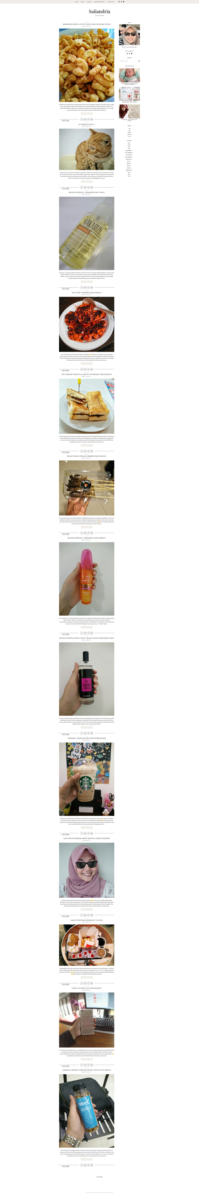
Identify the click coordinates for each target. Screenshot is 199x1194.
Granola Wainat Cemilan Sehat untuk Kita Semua (87, 1070)
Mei (128, 165)
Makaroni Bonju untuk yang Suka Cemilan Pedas (87, 24)
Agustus (128, 159)
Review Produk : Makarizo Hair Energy (87, 538)
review (86, 190)
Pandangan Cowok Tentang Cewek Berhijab (129, 120)
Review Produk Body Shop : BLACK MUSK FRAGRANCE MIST (86, 638)
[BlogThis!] (64, 120)
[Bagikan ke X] (65, 120)
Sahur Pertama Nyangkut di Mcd (87, 920)
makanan (87, 22)
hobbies (129, 132)
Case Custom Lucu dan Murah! (86, 988)
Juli (128, 161)
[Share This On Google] (91, 119)
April (128, 168)
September (128, 157)
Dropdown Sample (99, 1)
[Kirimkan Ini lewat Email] (62, 120)
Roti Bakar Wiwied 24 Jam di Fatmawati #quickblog (87, 374)
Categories (111, 1)
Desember (128, 150)
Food (129, 130)
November (128, 152)
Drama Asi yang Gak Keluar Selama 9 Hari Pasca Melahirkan (129, 84)
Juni (128, 163)
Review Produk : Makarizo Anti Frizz (87, 192)
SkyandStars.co (109, 1192)
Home (76, 1)
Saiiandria (99, 11)
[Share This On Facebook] (81, 119)
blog (87, 122)
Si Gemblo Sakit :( (86, 124)
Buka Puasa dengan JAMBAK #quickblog (86, 456)
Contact (89, 1)
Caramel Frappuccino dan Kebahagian (87, 738)
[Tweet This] (85, 119)
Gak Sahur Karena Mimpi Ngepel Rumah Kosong (87, 838)
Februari (128, 170)
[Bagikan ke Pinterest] (68, 120)
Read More (87, 113)
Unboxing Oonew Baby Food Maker (129, 102)
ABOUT (82, 1)
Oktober (128, 154)
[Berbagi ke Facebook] (67, 120)
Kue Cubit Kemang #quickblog (87, 293)
